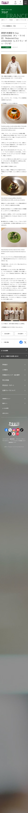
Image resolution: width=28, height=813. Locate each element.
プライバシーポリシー (20, 439)
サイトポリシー (6, 440)
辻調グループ (4, 19)
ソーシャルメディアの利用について (18, 440)
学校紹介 (11, 19)
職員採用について (12, 442)
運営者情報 (12, 439)
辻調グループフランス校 (21, 19)
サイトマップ (5, 439)
